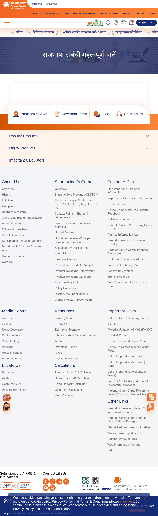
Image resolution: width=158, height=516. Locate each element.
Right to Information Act (122, 234)
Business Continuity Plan (123, 265)
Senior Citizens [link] (146, 13)
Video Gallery (11, 341)
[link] (95, 22)
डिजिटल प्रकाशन (43, 32)
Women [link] (127, 13)
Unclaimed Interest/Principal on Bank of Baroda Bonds (75, 240)
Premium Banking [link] (84, 13)
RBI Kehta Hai (116, 204)
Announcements (12, 358)
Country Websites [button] (24, 485)
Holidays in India (118, 219)
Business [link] (52, 3)
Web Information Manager (124, 444)
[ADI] (6, 407)
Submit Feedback (118, 276)
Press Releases (12, 352)
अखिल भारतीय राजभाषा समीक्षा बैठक (84, 32)
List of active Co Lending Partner (128, 318)
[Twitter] (66, 481)
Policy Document (66, 288)
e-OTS (111, 323)
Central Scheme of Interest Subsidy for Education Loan (130, 410)
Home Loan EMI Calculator (72, 378)
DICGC (106, 489)
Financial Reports (66, 259)
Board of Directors (14, 211)
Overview (8, 188)
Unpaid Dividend (65, 232)
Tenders (60, 341)
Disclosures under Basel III (72, 294)
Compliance (9, 206)
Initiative (7, 200)
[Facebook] (46, 481)
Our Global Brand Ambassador (22, 217)
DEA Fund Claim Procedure (125, 259)
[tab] (79, 136)
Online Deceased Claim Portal (126, 341)
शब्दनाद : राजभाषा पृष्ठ (66, 358)
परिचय (19, 32)
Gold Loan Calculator (68, 389)
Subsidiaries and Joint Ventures (22, 240)
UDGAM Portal (117, 335)
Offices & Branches (14, 229)
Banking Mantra (65, 318)
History (6, 194)
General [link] (37, 13)
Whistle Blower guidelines (124, 433)
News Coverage (12, 329)
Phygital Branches (14, 389)
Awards (7, 318)
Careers (7, 261)
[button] (108, 22)
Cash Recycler (11, 384)
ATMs (5, 378)
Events (6, 323)
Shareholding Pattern (68, 282)
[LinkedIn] (59, 481)
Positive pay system (120, 270)
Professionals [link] (109, 13)
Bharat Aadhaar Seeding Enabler (128, 427)
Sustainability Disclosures (71, 247)
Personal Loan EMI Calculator (74, 372)
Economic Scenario (67, 329)
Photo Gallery (11, 335)
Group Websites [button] (7, 485)
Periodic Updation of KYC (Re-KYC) (130, 329)
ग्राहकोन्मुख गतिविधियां (128, 32)
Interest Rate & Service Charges (76, 335)
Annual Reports (65, 253)
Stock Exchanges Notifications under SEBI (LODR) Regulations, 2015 (76, 204)
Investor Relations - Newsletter (75, 270)
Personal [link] (37, 3)
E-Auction (61, 323)
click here (127, 501)
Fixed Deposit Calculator (71, 384)
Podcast (7, 346)
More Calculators (66, 395)
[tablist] (79, 148)
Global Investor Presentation (73, 299)
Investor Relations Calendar (73, 276)
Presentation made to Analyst (74, 265)
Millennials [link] (53, 13)
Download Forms (66, 346)
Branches (8, 372)
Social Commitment (14, 235)
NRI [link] (66, 13)
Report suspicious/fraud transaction (130, 198)
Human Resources (14, 256)
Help (110, 450)
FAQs (58, 352)
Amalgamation (11, 223)
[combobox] (151, 397)
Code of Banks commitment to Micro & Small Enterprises (127, 419)
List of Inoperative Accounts (125, 356)
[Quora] (52, 488)
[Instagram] (52, 481)
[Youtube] (46, 488)
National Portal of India (122, 438)
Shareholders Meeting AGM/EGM (76, 194)
